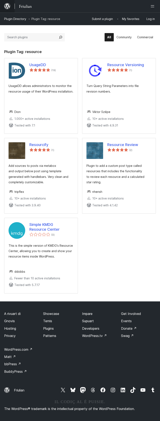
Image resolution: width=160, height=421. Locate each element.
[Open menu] (153, 6)
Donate (129, 328)
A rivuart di (12, 314)
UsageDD (37, 65)
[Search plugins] (60, 37)
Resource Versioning (125, 65)
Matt (10, 357)
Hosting (10, 328)
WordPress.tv (94, 336)
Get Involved (131, 314)
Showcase (51, 314)
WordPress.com (18, 349)
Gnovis (9, 321)
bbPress (12, 364)
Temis (47, 321)
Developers (90, 328)
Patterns (49, 336)
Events (126, 321)
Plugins (48, 328)
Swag (127, 336)
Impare (87, 314)
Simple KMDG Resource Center (44, 227)
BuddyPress (15, 371)
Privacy (10, 336)
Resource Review (122, 144)
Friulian (19, 390)
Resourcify (38, 144)
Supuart (88, 321)
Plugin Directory (15, 19)
